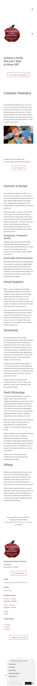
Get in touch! (18, 168)
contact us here (26, 522)
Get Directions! (18, 573)
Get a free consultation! (19, 75)
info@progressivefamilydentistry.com (15, 582)
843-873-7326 (15, 522)
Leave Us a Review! (18, 637)
